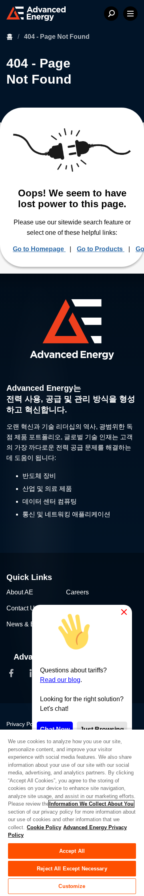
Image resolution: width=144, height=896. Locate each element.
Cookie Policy (44, 827)
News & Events (28, 624)
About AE (19, 592)
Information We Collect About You (91, 804)
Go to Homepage (39, 249)
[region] (72, 812)
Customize (71, 886)
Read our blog (60, 679)
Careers (77, 592)
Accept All (72, 851)
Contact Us (22, 608)
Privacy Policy (23, 724)
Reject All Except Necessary (72, 869)
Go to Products (100, 249)
